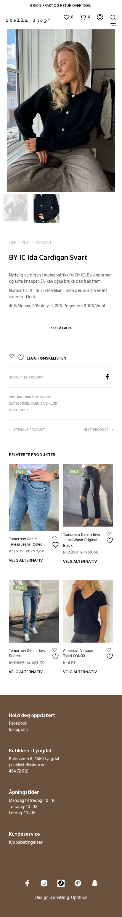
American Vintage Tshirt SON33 (78, 653)
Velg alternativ (26, 560)
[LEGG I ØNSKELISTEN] (56, 542)
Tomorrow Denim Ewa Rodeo (27, 653)
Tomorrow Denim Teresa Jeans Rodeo (25, 541)
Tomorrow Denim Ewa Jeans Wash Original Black (81, 539)
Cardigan (43, 242)
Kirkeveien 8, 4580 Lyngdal (34, 758)
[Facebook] (108, 378)
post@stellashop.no (27, 764)
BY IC (25, 410)
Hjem (13, 242)
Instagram (18, 729)
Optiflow (79, 897)
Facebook (18, 723)
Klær (26, 242)
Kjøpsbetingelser (26, 842)
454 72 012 (18, 770)
